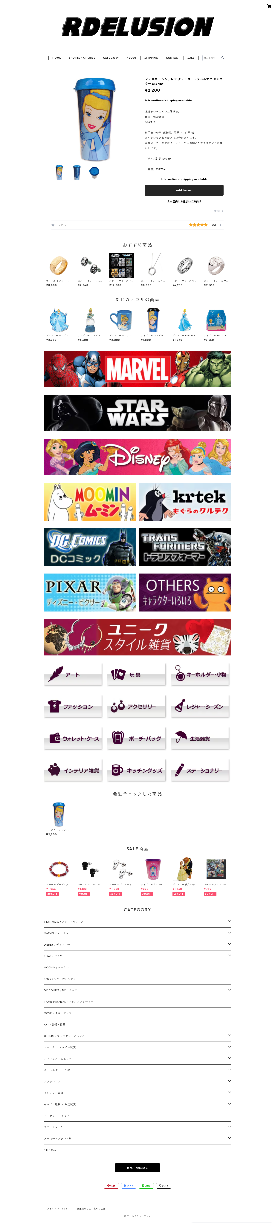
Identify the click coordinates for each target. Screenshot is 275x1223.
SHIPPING (151, 57)
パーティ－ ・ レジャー (58, 1115)
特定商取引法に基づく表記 (91, 1208)
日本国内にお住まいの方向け (184, 201)
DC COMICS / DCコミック (60, 990)
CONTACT (173, 57)
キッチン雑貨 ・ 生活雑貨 (60, 1104)
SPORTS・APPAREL (82, 57)
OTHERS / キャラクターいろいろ (64, 1036)
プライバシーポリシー (59, 1208)
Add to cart (184, 190)
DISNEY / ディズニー (57, 944)
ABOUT (132, 57)
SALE (191, 57)
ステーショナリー (55, 1127)
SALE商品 (50, 1150)
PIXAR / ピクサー (54, 956)
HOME (56, 57)
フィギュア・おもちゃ (58, 1058)
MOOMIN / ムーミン (56, 967)
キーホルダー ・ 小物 (57, 1070)
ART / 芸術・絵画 (54, 1024)
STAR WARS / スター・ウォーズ (64, 922)
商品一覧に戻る (137, 1168)
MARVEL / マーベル (56, 933)
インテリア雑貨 (53, 1093)
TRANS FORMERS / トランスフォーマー (68, 1001)
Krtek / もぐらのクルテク (60, 979)
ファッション (52, 1081)
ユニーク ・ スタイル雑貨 (60, 1047)
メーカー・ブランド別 (58, 1138)
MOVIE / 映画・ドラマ (58, 1013)
